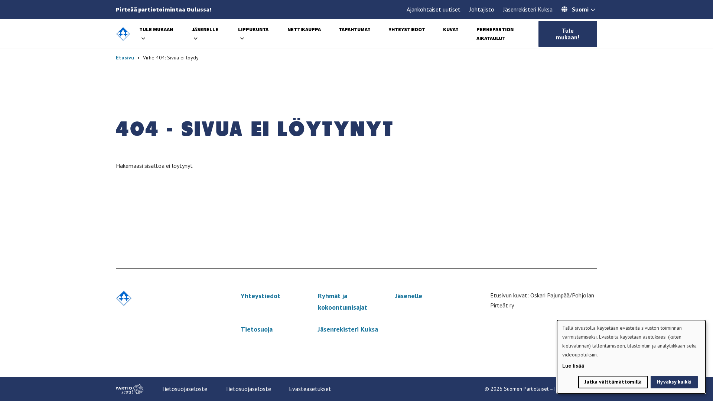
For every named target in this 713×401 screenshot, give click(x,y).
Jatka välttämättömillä (613, 381)
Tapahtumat (355, 29)
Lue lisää (573, 365)
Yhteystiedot (406, 29)
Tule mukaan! (567, 34)
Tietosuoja (257, 329)
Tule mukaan (156, 29)
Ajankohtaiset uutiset (433, 9)
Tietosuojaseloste (184, 388)
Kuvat (451, 29)
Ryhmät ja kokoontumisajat (342, 301)
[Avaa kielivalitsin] (593, 10)
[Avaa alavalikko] (143, 38)
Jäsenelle (205, 29)
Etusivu (125, 57)
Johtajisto (481, 9)
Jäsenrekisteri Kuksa (528, 9)
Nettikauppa (304, 29)
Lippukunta (253, 29)
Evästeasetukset (310, 388)
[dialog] (631, 357)
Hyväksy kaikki (674, 381)
